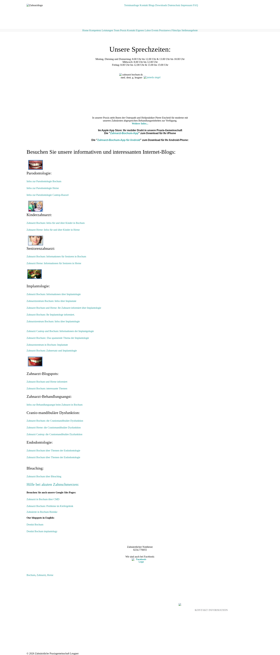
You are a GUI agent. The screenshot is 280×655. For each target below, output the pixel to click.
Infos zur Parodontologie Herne (43, 188)
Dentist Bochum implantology (42, 531)
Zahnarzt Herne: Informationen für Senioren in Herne (54, 263)
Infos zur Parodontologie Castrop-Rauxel (48, 195)
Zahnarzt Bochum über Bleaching (44, 476)
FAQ (195, 5)
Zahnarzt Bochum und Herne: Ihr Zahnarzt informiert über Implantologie (64, 307)
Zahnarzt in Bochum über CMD (43, 499)
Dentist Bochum (35, 524)
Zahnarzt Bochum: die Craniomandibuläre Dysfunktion (55, 420)
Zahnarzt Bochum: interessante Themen (47, 388)
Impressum (186, 5)
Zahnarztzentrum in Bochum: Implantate (47, 344)
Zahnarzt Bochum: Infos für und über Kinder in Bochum (56, 223)
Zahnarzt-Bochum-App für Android (118, 140)
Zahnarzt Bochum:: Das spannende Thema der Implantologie (58, 338)
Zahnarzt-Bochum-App (124, 133)
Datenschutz (174, 5)
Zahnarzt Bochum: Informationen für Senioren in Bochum (56, 256)
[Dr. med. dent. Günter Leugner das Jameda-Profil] (152, 89)
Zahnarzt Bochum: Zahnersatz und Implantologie (52, 350)
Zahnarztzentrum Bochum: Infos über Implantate (51, 301)
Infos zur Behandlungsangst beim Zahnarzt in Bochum (54, 404)
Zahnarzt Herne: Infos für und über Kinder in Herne (53, 229)
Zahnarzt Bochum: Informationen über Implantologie (54, 294)
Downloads (161, 5)
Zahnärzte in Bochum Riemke (42, 512)
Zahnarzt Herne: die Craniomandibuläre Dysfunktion (54, 427)
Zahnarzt (41, 575)
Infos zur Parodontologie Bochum (44, 181)
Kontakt (144, 5)
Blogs (152, 5)
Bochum (31, 575)
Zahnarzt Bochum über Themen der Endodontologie (53, 450)
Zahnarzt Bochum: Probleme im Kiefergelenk (50, 506)
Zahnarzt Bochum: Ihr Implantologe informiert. (51, 314)
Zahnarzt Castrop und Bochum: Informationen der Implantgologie (60, 331)
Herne (50, 575)
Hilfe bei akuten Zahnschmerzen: (53, 484)
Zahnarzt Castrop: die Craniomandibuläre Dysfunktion (54, 434)
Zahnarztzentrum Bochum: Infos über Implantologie (53, 321)
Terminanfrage (131, 5)
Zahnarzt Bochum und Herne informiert (47, 381)
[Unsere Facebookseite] (140, 560)
